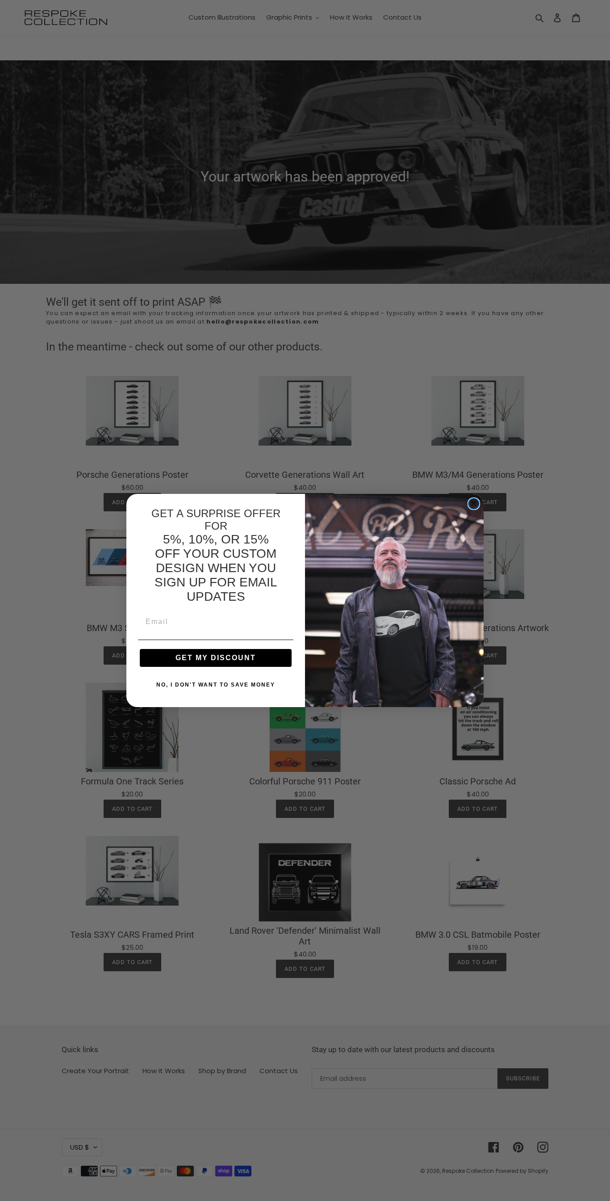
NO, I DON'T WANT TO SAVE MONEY (215, 685)
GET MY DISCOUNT (215, 658)
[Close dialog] (473, 503)
